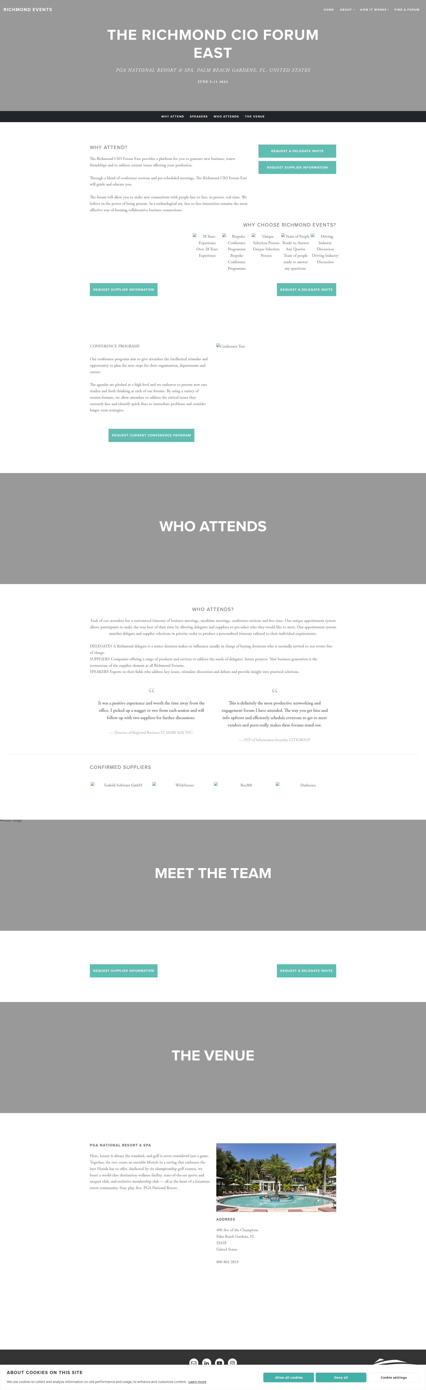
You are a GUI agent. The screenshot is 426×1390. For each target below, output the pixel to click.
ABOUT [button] (346, 10)
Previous (86, 790)
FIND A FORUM (407, 10)
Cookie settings (394, 1377)
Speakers (199, 116)
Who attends (226, 116)
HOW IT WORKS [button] (373, 10)
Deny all (341, 1377)
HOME (329, 10)
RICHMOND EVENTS (28, 9)
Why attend (172, 116)
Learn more (197, 1381)
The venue (255, 116)
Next (339, 790)
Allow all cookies (289, 1377)
